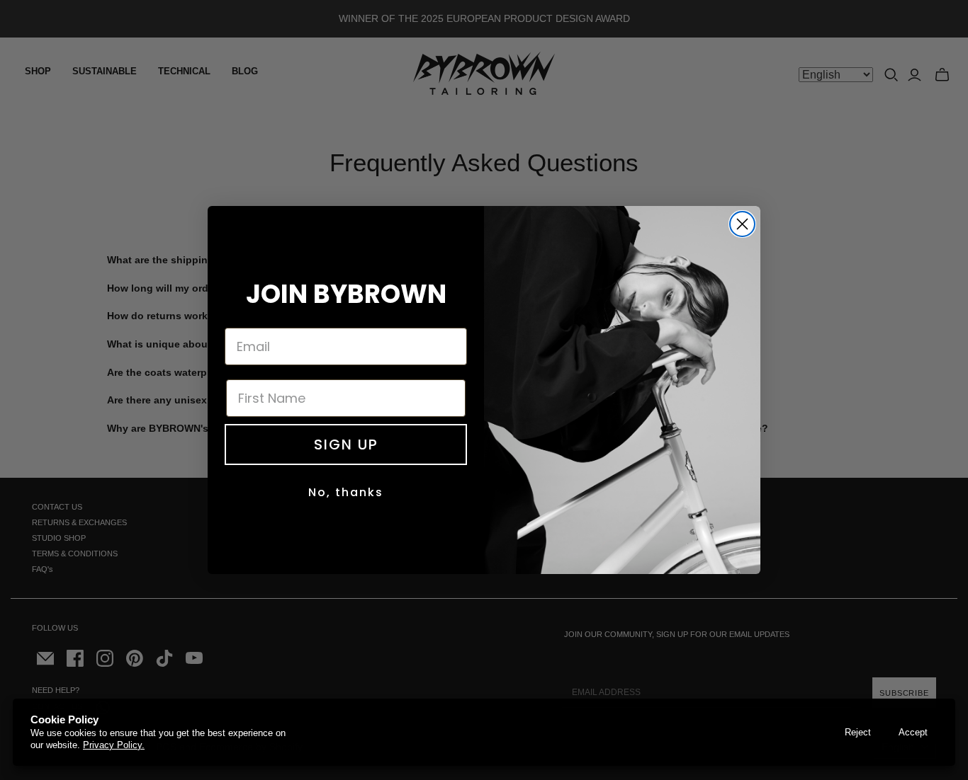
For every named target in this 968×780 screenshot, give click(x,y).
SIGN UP (346, 444)
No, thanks (345, 492)
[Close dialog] (742, 224)
